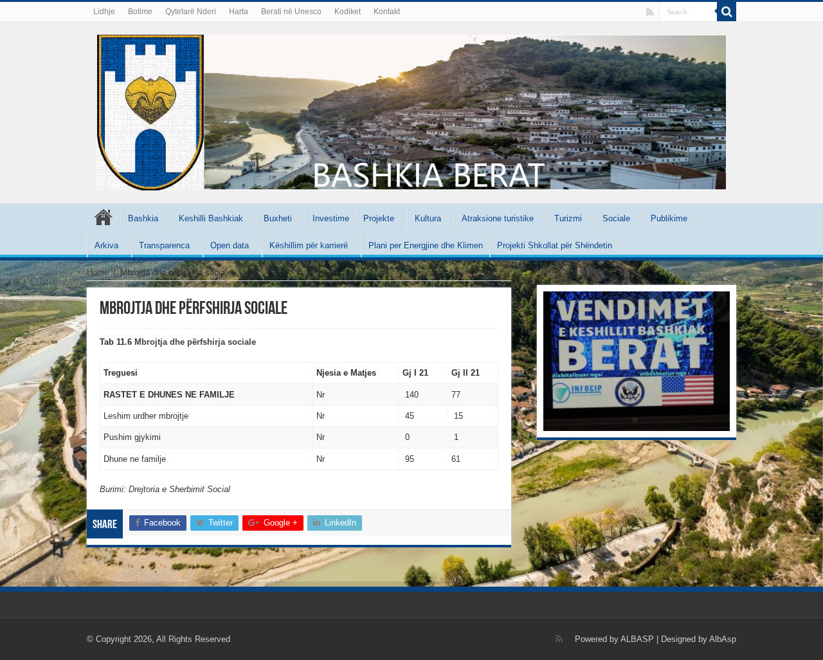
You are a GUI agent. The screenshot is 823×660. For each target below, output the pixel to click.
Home (98, 272)
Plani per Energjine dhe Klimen (425, 245)
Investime (330, 218)
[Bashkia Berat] (411, 110)
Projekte (378, 218)
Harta (238, 11)
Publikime (669, 218)
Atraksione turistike (498, 218)
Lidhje (104, 11)
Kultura (428, 218)
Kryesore (103, 216)
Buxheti (278, 218)
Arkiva (106, 245)
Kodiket (347, 11)
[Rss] (650, 12)
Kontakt (387, 11)
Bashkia (143, 218)
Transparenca (164, 245)
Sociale (616, 218)
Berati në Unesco (291, 11)
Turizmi (568, 218)
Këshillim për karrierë (308, 245)
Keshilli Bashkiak (211, 218)
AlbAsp (722, 639)
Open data (229, 245)
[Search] (726, 11)
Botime (140, 11)
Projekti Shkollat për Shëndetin (554, 245)
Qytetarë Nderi (190, 11)
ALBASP (637, 639)
